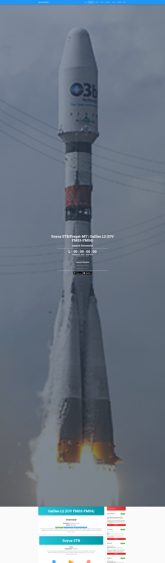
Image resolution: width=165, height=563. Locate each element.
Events (101, 2)
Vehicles (114, 2)
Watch (117, 538)
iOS (125, 2)
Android (120, 2)
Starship (96, 2)
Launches (90, 2)
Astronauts (107, 2)
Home (85, 2)
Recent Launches (111, 508)
